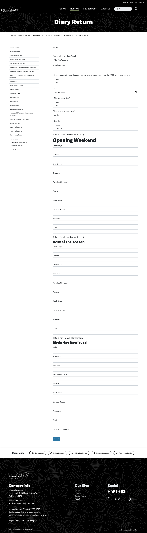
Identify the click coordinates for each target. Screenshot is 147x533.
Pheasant (57, 218)
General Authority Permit (19, 142)
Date (55, 88)
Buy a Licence (39, 453)
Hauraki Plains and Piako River (19, 119)
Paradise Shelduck (60, 182)
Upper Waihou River (16, 131)
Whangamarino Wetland (17, 63)
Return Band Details (125, 453)
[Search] (136, 8)
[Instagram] (118, 492)
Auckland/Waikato (54, 35)
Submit (56, 439)
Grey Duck (57, 164)
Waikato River (14, 89)
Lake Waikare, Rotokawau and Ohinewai (23, 67)
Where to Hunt (24, 35)
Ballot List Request (17, 145)
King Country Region (16, 135)
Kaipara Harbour (15, 48)
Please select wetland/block (64, 56)
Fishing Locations (58, 453)
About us (105, 9)
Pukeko (56, 191)
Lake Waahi (13, 81)
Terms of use (134, 530)
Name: (55, 47)
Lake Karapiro (14, 97)
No (57, 82)
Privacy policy (125, 530)
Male (58, 125)
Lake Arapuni (14, 101)
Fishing (62, 9)
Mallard (56, 155)
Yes (57, 79)
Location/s (57, 145)
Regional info (38, 35)
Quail (55, 227)
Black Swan (57, 200)
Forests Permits (15, 150)
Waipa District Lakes (16, 109)
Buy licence (120, 499)
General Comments (61, 429)
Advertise (133, 2)
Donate (125, 2)
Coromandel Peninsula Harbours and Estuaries (22, 114)
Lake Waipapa (14, 105)
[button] (143, 9)
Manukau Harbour (15, 52)
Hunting (74, 9)
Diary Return (83, 35)
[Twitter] (113, 492)
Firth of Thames (15, 123)
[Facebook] (109, 492)
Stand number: (59, 65)
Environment (89, 9)
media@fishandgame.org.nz (34, 515)
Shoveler (56, 173)
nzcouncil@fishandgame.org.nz (27, 512)
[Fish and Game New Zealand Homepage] (11, 8)
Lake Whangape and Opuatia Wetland (22, 71)
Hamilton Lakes (15, 93)
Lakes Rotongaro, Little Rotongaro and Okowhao (22, 76)
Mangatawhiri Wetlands (17, 59)
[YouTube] (123, 492)
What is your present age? (64, 111)
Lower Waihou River (16, 127)
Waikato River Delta (16, 56)
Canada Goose (59, 209)
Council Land (69, 35)
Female (59, 128)
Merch (141, 2)
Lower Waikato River (16, 85)
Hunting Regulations (102, 453)
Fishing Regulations (80, 453)
